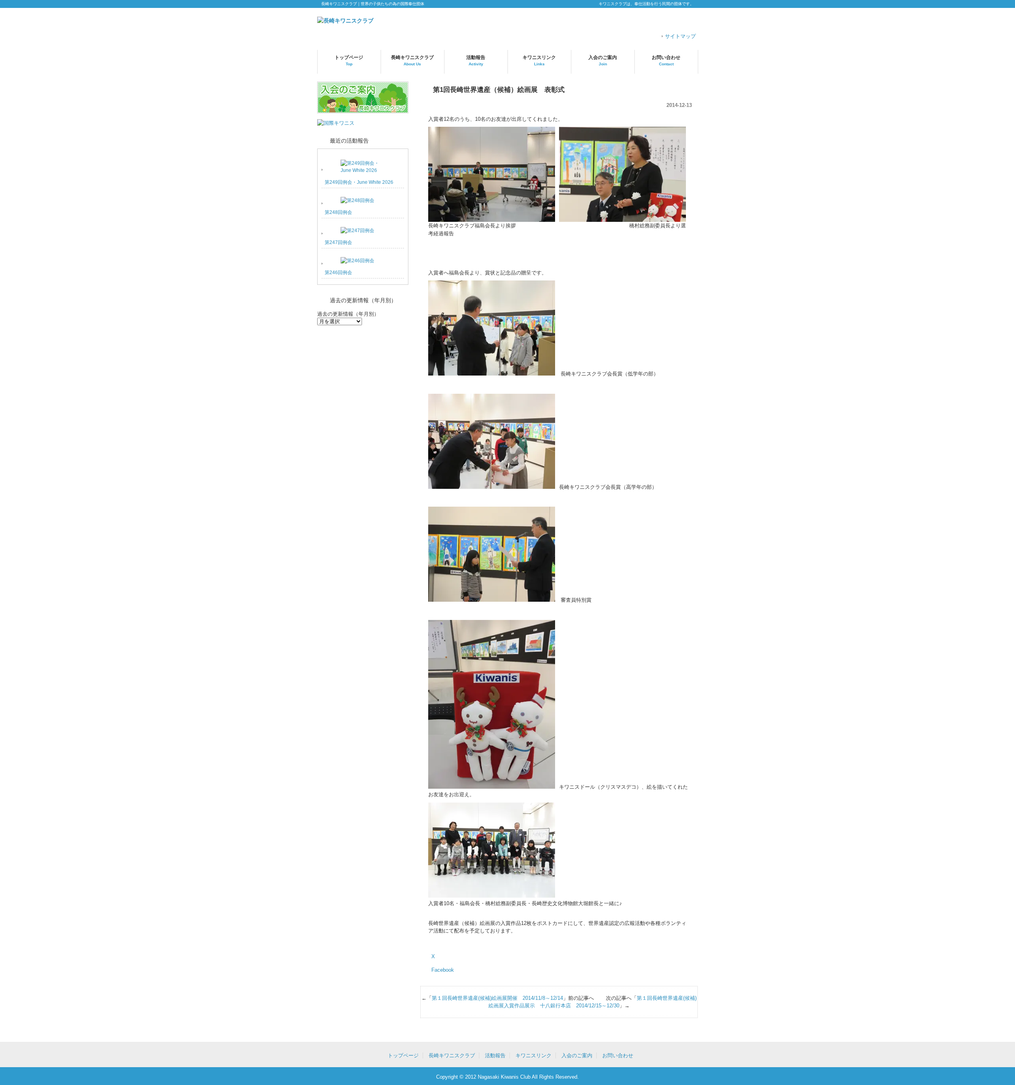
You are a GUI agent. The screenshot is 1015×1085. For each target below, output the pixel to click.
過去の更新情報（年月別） (348, 314)
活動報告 (475, 60)
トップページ (349, 60)
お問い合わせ (666, 60)
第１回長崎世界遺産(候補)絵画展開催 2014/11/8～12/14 (497, 998)
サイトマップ (680, 36)
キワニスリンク (539, 60)
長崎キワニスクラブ (412, 60)
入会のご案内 (602, 60)
